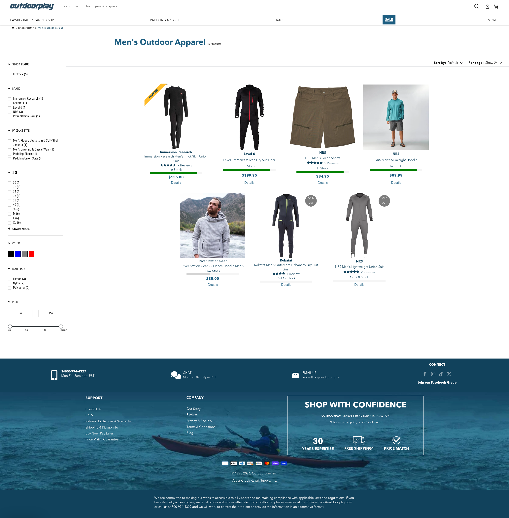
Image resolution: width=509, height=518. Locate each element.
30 (16, 182)
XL (17, 222)
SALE (389, 19)
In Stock (20, 74)
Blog (190, 433)
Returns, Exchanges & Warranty (108, 421)
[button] (495, 7)
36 (16, 196)
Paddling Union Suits (28, 158)
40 (16, 205)
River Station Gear (26, 116)
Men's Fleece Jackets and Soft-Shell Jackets (35, 143)
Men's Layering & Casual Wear (33, 149)
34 (16, 191)
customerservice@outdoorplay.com (326, 502)
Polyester (21, 288)
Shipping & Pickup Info (101, 427)
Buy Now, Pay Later (99, 433)
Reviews (192, 415)
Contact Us (93, 409)
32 (16, 187)
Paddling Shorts (25, 154)
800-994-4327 (181, 507)
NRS (18, 112)
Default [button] (446, 63)
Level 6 (19, 107)
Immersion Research (28, 98)
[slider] (10, 326)
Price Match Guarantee (102, 439)
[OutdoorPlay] (13, 27)
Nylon (18, 283)
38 (16, 200)
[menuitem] (34, 23)
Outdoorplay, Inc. (264, 473)
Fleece (19, 279)
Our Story (194, 409)
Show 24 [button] (483, 63)
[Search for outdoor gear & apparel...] (476, 6)
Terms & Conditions (201, 427)
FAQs (89, 415)
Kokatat (20, 103)
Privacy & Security (199, 421)
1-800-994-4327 (73, 371)
